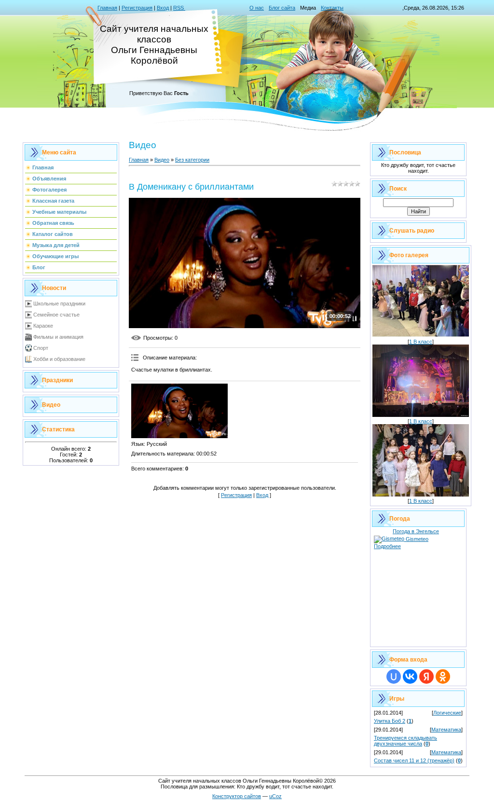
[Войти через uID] (393, 676)
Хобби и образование (59, 359)
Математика (446, 729)
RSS (179, 8)
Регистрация (137, 8)
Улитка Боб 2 (389, 721)
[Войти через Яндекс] (426, 676)
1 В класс (420, 342)
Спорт (40, 348)
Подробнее (387, 546)
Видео (161, 160)
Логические (447, 713)
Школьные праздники (59, 303)
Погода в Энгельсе (416, 531)
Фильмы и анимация (58, 337)
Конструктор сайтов (236, 796)
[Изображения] (179, 411)
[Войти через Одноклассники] (443, 676)
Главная (107, 8)
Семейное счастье (56, 315)
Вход (163, 8)
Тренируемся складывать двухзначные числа (405, 740)
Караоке (43, 326)
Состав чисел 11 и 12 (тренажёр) (414, 760)
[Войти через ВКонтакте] (410, 676)
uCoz (275, 796)
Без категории (192, 160)
